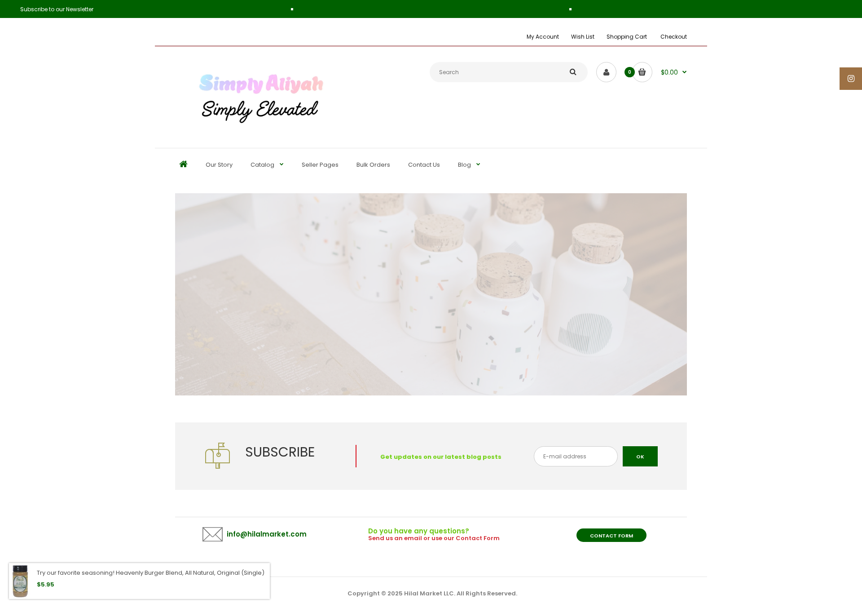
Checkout (673, 36)
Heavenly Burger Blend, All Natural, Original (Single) (190, 572)
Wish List (582, 36)
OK (640, 456)
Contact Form (611, 535)
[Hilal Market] (257, 127)
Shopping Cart (627, 36)
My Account (543, 36)
